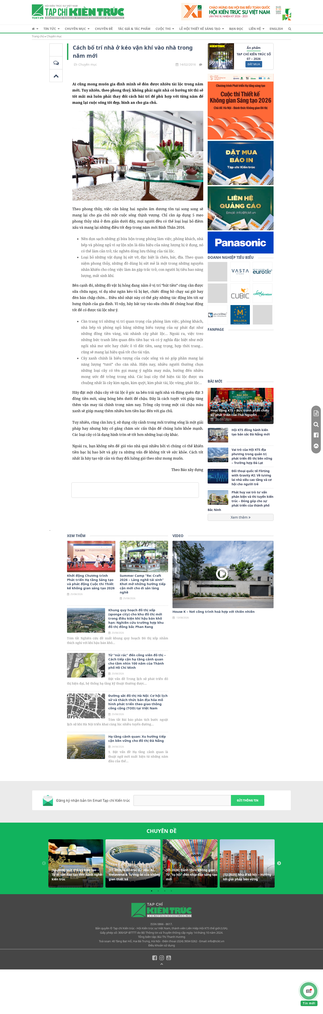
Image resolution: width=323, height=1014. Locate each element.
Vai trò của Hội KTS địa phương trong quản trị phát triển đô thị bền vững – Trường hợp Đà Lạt (252, 456)
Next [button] (279, 863)
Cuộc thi (163, 29)
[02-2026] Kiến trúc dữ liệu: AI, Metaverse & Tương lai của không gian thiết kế (134, 874)
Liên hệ (255, 29)
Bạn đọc (236, 29)
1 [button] (151, 891)
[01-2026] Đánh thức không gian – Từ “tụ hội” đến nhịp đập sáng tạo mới (191, 874)
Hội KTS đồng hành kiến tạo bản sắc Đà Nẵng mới (251, 432)
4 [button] (171, 891)
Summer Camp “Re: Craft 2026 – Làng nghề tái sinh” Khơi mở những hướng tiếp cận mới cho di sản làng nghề (143, 584)
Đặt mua (254, 64)
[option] (75, 863)
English (276, 29)
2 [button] (158, 891)
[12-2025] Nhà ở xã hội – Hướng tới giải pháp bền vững (247, 876)
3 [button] (165, 891)
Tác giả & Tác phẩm (134, 29)
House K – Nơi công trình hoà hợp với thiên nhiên (213, 611)
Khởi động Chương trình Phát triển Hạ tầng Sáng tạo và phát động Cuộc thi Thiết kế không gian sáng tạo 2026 (91, 582)
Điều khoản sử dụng (161, 945)
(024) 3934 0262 (187, 941)
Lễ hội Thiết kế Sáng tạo (199, 29)
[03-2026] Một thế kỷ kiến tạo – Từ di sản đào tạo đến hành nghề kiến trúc (77, 874)
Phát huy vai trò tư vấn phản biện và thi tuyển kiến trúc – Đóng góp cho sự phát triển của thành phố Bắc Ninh (240, 501)
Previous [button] (44, 863)
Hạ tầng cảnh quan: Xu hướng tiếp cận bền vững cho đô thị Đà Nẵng (137, 738)
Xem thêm (240, 517)
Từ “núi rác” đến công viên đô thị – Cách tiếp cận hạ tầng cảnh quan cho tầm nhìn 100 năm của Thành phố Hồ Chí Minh (137, 661)
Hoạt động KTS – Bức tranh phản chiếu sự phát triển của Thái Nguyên (239, 412)
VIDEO (177, 535)
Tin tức (50, 29)
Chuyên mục (75, 29)
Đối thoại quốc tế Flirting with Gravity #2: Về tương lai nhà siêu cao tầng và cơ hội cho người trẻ (252, 477)
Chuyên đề (104, 29)
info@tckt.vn (216, 941)
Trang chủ (38, 36)
